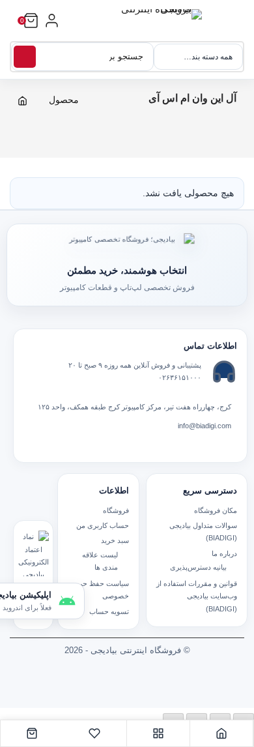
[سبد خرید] (32, 733)
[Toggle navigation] (239, 28)
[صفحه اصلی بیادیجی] (221, 733)
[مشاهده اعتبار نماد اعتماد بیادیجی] (33, 553)
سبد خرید (115, 540)
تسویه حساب (109, 611)
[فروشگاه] (158, 733)
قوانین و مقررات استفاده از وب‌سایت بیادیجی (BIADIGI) (196, 596)
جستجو (25, 57)
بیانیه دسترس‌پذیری (198, 567)
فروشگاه (116, 510)
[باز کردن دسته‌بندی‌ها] (52, 20)
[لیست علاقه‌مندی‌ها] (94, 733)
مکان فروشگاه (215, 510)
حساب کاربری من (102, 525)
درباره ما (224, 553)
